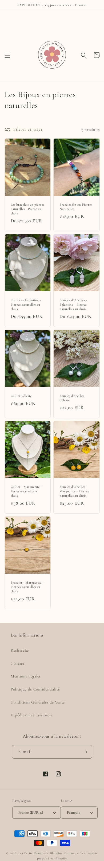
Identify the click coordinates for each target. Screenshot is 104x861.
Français (73, 812)
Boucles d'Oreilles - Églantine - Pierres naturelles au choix (73, 304)
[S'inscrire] (85, 752)
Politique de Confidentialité (35, 689)
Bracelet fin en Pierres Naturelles (75, 206)
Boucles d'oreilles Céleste (71, 398)
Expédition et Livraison (31, 715)
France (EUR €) (30, 812)
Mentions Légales (26, 676)
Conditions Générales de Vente (38, 702)
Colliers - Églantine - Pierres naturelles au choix (26, 304)
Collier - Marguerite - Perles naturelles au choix (26, 491)
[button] (7, 55)
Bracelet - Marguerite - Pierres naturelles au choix (27, 586)
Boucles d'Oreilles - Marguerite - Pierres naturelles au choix (74, 491)
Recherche (20, 650)
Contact (18, 663)
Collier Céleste (21, 396)
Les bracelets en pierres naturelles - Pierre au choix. (28, 208)
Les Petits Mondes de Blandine (40, 853)
